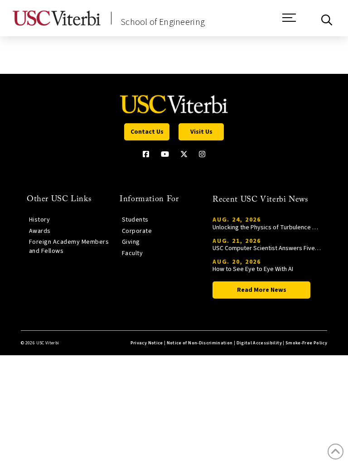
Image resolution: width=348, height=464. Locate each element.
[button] (289, 22)
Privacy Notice (146, 343)
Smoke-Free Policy (306, 343)
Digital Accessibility (259, 343)
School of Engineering (163, 22)
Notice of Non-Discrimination (200, 343)
